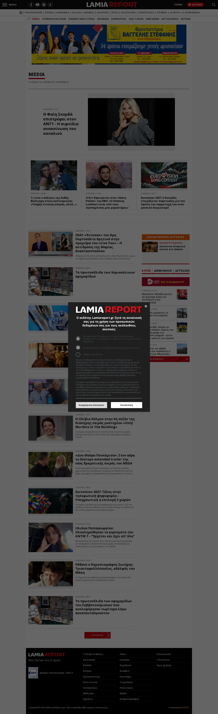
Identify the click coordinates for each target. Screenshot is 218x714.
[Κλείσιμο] (146, 306)
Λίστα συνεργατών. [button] (109, 377)
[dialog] (109, 357)
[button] (109, 354)
